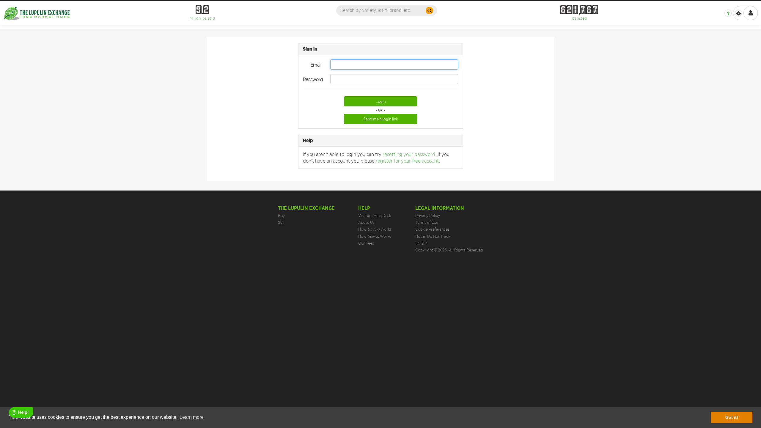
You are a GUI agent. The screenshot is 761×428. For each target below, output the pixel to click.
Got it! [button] (731, 417)
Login (381, 101)
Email (315, 65)
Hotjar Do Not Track (432, 236)
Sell (281, 222)
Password (313, 79)
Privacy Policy (427, 215)
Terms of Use (426, 222)
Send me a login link (380, 119)
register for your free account (407, 161)
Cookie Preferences (432, 229)
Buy (281, 215)
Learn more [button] (192, 417)
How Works (375, 229)
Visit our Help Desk (374, 215)
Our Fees (366, 243)
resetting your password (409, 154)
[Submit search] (429, 10)
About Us (366, 222)
